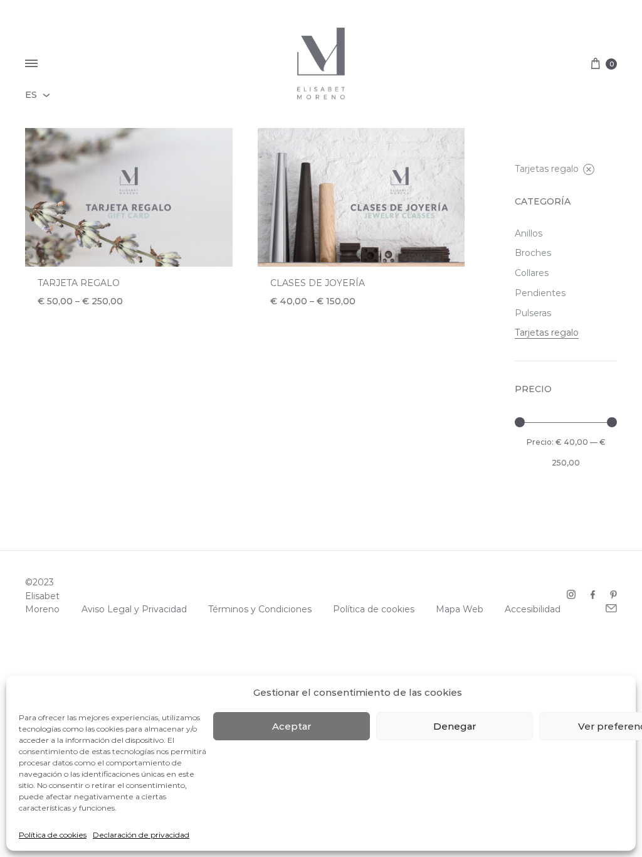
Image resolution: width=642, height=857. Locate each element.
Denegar (454, 726)
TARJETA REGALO (79, 283)
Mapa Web (459, 609)
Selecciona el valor (92, 315)
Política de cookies (53, 834)
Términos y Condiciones (260, 609)
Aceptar (291, 726)
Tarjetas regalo (547, 168)
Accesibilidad (532, 609)
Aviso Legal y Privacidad (134, 609)
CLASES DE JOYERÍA (317, 283)
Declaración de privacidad (141, 834)
